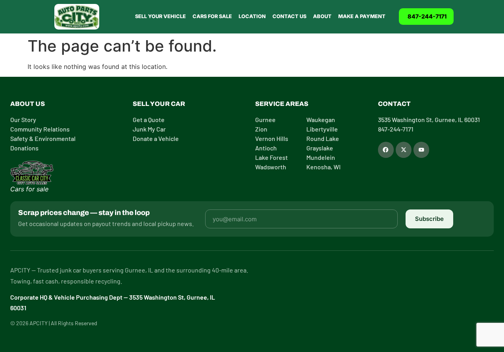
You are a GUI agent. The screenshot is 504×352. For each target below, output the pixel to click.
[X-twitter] (403, 149)
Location (252, 16)
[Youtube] (421, 149)
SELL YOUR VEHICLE (160, 16)
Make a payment (361, 16)
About (322, 16)
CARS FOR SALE (212, 16)
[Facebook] (386, 149)
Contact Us (289, 16)
